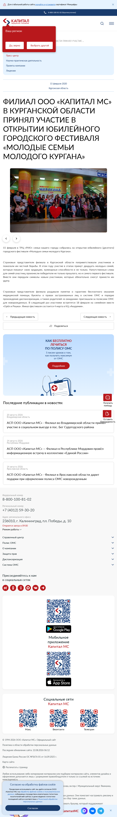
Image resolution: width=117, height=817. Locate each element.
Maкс (28, 729)
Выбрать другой (40, 45)
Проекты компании (15, 65)
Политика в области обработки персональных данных (29, 745)
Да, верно (14, 45)
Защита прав (9, 553)
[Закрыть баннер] (113, 4)
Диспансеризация (12, 559)
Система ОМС (10, 564)
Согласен (33, 808)
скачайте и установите (45, 4)
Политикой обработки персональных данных (40, 800)
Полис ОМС (9, 542)
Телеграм (89, 729)
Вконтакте (58, 729)
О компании (9, 548)
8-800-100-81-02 (16, 499)
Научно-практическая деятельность (24, 60)
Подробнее (58, 365)
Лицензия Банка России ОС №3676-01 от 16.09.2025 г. (29, 756)
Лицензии (11, 70)
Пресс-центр (12, 55)
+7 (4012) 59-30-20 (18, 510)
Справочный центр (13, 537)
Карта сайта (8, 762)
